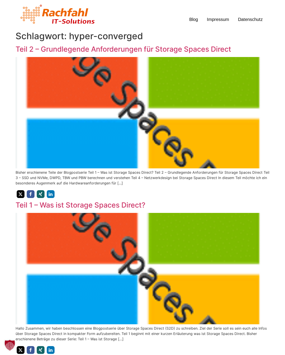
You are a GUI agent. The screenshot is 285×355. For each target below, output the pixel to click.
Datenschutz (250, 19)
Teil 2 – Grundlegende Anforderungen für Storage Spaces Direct (123, 49)
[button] (20, 194)
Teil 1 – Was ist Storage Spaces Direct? (80, 205)
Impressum (218, 19)
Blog (193, 19)
